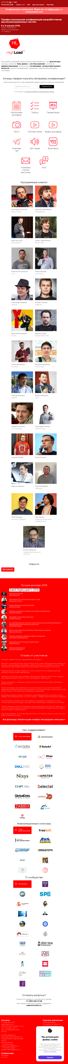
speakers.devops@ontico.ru (10, 1046)
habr (15, 2)
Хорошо (50, 1057)
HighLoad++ (54, 9)
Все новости (8, 569)
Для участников (38, 4)
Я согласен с (34, 91)
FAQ (28, 4)
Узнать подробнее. (50, 1051)
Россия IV (4, 1057)
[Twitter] (13, 2)
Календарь (4, 1055)
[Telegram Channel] (5, 2)
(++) (23, 4)
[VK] (7, 2)
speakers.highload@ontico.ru (10, 1049)
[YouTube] (10, 2)
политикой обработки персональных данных (39, 91)
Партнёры (50, 4)
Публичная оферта (49, 1022)
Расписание (5, 4)
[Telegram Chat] (2, 2)
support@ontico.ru (34, 1005)
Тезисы (18, 4)
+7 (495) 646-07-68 (8, 1022)
